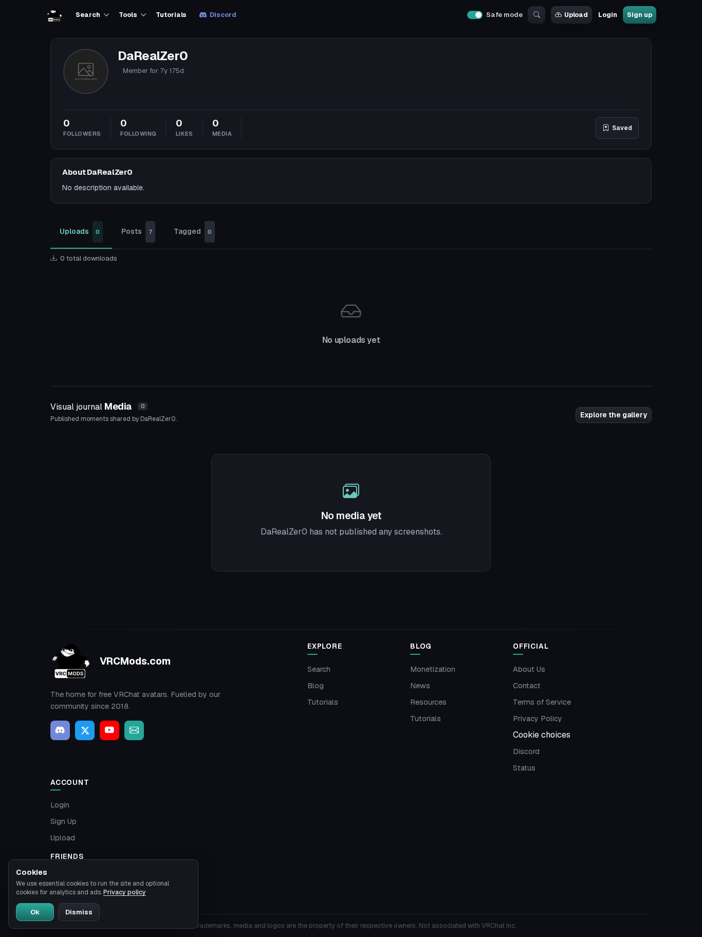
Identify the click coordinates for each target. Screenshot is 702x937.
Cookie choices (541, 734)
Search (318, 669)
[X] (85, 730)
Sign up (639, 14)
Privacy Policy (537, 718)
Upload (576, 14)
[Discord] (60, 730)
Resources (428, 702)
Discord (223, 14)
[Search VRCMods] (536, 15)
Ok (35, 912)
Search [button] (88, 14)
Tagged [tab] (193, 231)
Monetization (432, 669)
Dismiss (79, 912)
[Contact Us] (134, 730)
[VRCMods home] (54, 15)
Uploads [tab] (80, 231)
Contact (527, 685)
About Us (529, 669)
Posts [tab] (136, 231)
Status (524, 768)
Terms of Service (542, 702)
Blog (315, 685)
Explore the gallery (613, 414)
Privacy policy (124, 892)
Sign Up (63, 821)
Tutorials (171, 14)
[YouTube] (109, 730)
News (420, 685)
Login (607, 14)
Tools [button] (128, 14)
